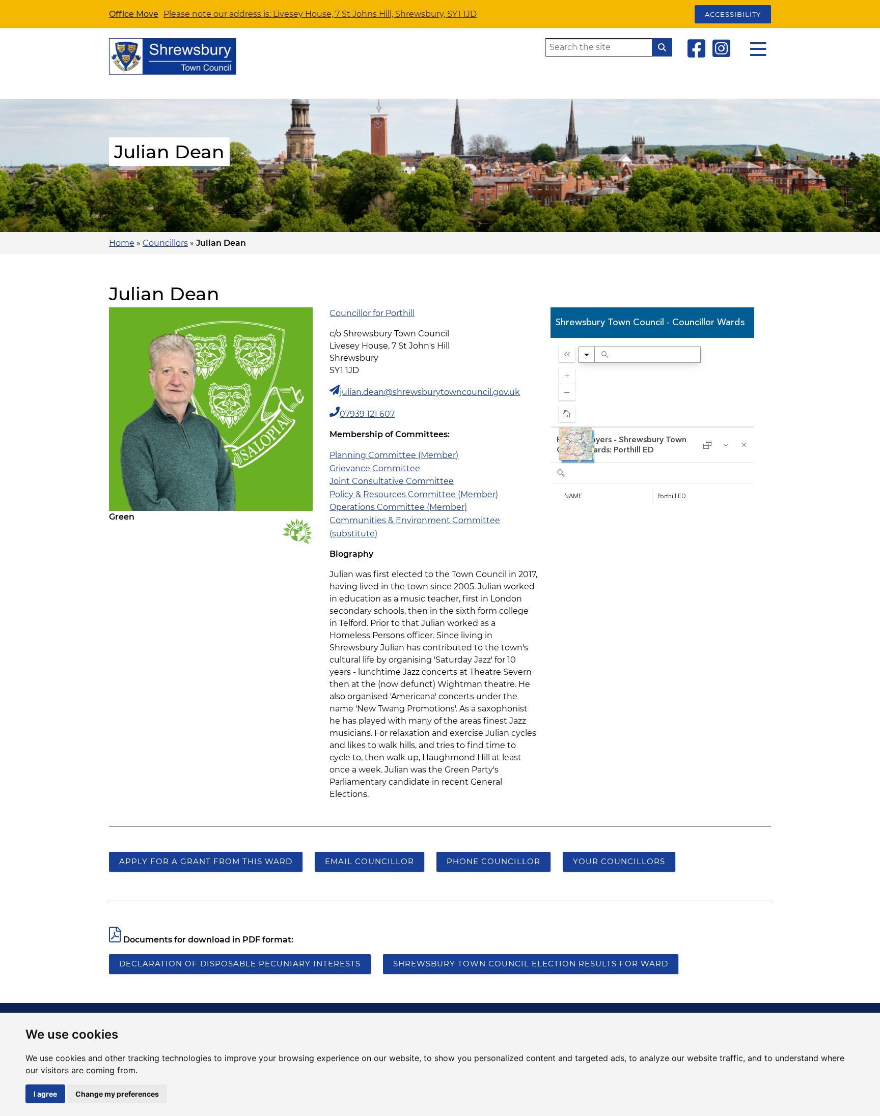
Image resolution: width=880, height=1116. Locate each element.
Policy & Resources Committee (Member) (413, 494)
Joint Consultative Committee (391, 481)
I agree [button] (45, 1094)
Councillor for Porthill (372, 313)
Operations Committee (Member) (398, 507)
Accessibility (733, 14)
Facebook (696, 48)
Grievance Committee (374, 468)
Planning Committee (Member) (393, 455)
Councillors (165, 243)
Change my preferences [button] (117, 1094)
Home (121, 243)
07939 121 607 (367, 414)
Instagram (721, 48)
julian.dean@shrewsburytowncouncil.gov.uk (430, 392)
